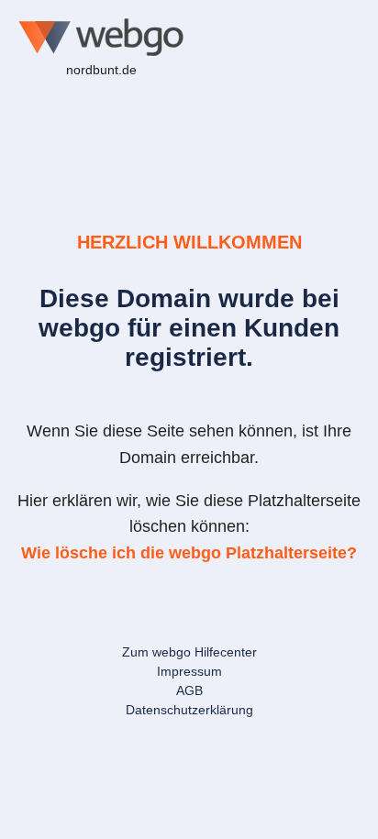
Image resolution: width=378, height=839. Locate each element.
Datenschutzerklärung (189, 709)
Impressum (189, 671)
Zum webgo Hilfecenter (189, 652)
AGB (189, 690)
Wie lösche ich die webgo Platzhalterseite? (189, 553)
